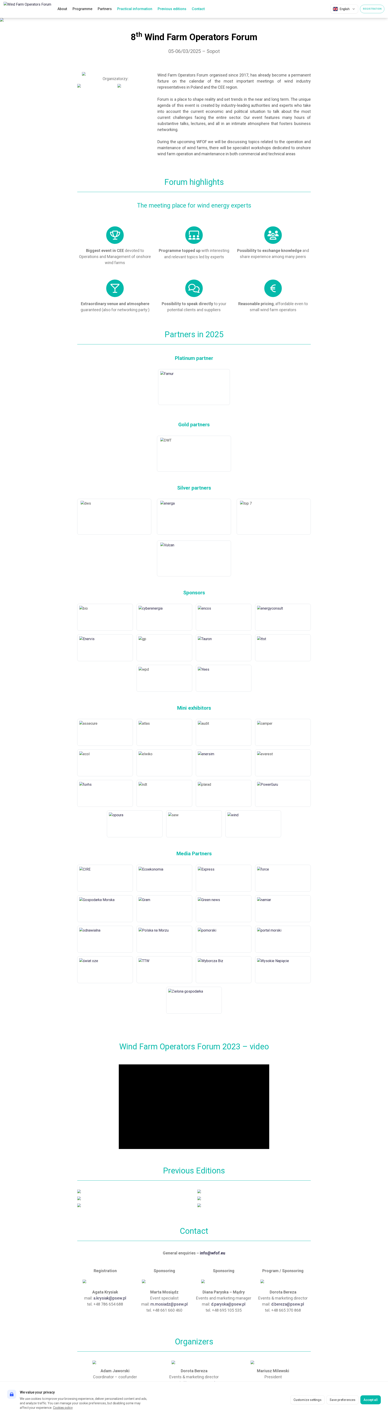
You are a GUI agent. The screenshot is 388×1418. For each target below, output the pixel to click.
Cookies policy (63, 1407)
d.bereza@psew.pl (287, 1304)
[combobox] (344, 8)
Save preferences (342, 1400)
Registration (372, 8)
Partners (105, 9)
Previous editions (172, 9)
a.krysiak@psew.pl (109, 1298)
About (62, 9)
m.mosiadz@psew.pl (169, 1304)
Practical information (134, 9)
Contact (198, 9)
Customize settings (307, 1400)
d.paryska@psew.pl (228, 1304)
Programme (82, 9)
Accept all (371, 1400)
